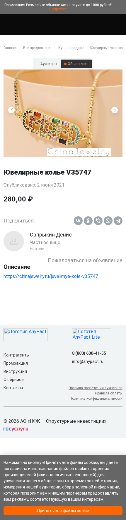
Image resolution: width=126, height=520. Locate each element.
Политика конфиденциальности (96, 398)
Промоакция (16, 363)
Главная (10, 48)
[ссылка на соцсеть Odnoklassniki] (84, 370)
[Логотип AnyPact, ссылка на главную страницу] (29, 24)
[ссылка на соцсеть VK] (75, 370)
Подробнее (58, 9)
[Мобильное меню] (7, 24)
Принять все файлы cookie (63, 510)
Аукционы (48, 64)
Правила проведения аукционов (95, 388)
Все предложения (37, 48)
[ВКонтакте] (78, 220)
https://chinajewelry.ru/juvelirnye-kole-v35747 (51, 276)
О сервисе (14, 379)
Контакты (13, 387)
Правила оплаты (108, 393)
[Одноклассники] (88, 220)
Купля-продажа (71, 48)
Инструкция (15, 371)
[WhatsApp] (108, 220)
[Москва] (118, 24)
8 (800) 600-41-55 (89, 353)
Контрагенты (17, 355)
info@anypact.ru (87, 361)
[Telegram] (118, 220)
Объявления (78, 64)
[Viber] (98, 220)
